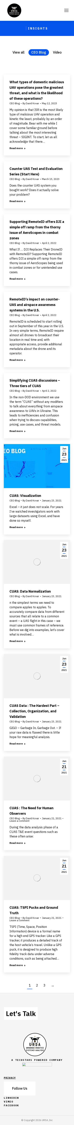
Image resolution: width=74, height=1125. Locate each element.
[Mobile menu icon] (66, 10)
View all (18, 52)
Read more (16, 148)
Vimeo (8, 1101)
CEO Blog (38, 52)
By (31, 103)
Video (57, 52)
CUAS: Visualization (25, 495)
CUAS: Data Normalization (30, 591)
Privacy (10, 1077)
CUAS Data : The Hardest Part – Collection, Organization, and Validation (34, 711)
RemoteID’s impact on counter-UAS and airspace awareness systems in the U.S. (34, 304)
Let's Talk (21, 1013)
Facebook (11, 1105)
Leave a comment (19, 821)
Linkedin (11, 1097)
